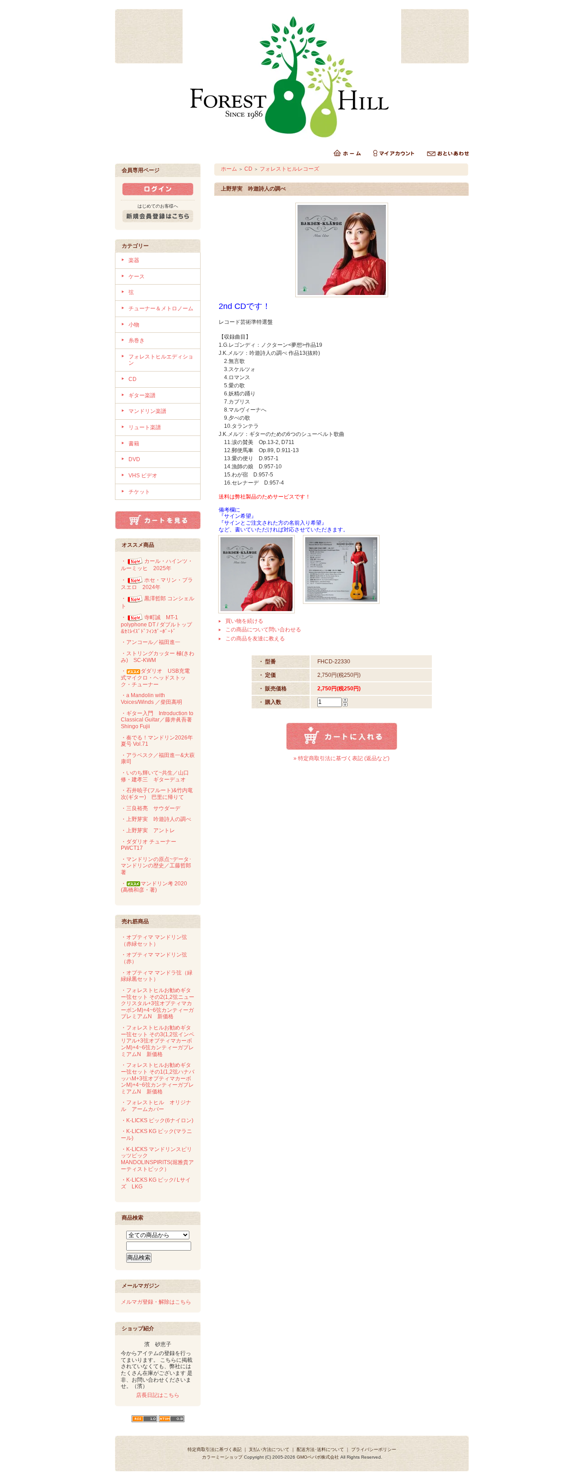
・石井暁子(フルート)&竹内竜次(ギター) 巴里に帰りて (157, 793)
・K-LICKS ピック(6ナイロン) (157, 1120)
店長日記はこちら (157, 1395)
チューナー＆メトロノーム (160, 308)
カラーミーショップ (222, 1457)
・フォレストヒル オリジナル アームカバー (156, 1105)
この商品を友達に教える (255, 638)
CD (132, 379)
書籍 (133, 443)
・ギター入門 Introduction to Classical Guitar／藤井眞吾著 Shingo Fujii (159, 720)
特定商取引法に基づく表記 (215, 1449)
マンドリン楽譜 (147, 411)
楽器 (133, 260)
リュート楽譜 (144, 427)
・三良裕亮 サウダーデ (150, 808)
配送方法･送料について (320, 1449)
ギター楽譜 (142, 395)
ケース (136, 276)
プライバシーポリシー (373, 1449)
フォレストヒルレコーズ (289, 169)
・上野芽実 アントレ (148, 830)
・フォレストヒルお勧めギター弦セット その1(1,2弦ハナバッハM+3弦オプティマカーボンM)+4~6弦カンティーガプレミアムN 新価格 (157, 1078)
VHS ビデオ (142, 475)
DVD (134, 459)
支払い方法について (269, 1449)
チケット (139, 492)
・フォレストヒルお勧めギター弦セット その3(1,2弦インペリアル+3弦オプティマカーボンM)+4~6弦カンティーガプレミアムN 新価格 (157, 1041)
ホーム (229, 169)
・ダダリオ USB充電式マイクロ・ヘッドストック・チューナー (155, 677)
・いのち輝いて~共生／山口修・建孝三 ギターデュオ (155, 776)
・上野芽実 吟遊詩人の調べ (156, 819)
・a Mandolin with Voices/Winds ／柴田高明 (151, 698)
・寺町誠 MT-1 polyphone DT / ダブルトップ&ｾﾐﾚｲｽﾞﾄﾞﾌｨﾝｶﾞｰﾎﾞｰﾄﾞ (156, 624)
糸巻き (136, 340)
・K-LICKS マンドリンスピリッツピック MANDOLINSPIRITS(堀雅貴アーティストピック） (157, 1159)
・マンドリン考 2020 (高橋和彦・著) (154, 886)
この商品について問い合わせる (263, 629)
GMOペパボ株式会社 (318, 1457)
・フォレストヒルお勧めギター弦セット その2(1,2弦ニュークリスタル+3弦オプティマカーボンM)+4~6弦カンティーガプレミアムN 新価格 (157, 1003)
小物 (133, 325)
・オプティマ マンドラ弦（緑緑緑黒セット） (156, 976)
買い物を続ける (244, 621)
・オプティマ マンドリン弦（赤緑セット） (154, 940)
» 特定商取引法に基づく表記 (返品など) (341, 758)
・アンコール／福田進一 (150, 642)
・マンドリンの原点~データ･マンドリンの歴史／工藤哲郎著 (156, 865)
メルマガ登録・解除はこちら (156, 1302)
